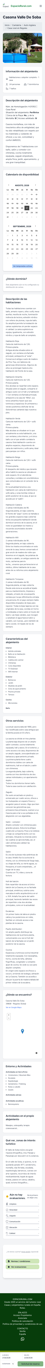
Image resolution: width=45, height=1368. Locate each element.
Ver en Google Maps (13, 1007)
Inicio (7, 25)
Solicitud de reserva (30, 1364)
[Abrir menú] (40, 6)
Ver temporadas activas (22, 266)
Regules (23, 28)
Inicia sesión (25, 1252)
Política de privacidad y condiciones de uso (22, 1324)
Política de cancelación (22, 1321)
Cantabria (16, 25)
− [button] (8, 1018)
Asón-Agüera (30, 25)
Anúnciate (22, 1318)
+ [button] (8, 1015)
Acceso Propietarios (22, 1315)
